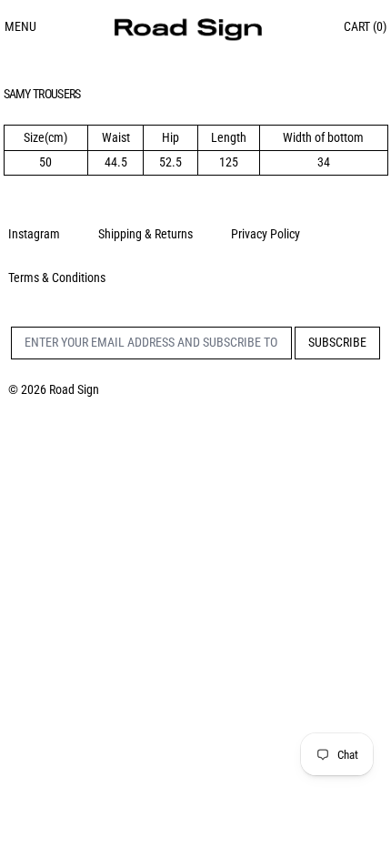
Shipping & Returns (145, 234)
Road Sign (74, 389)
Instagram (34, 234)
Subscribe (337, 342)
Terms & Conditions (56, 277)
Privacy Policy (265, 234)
